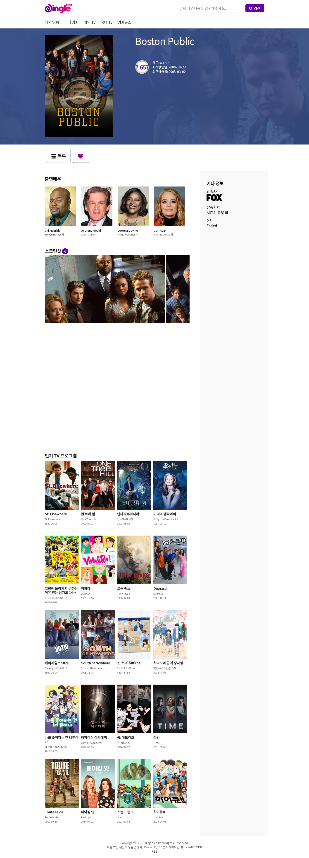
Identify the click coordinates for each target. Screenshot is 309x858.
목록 (62, 156)
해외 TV (89, 22)
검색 (257, 8)
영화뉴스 (124, 22)
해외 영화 (52, 22)
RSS (154, 851)
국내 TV (106, 22)
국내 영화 (71, 22)
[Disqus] (117, 387)
